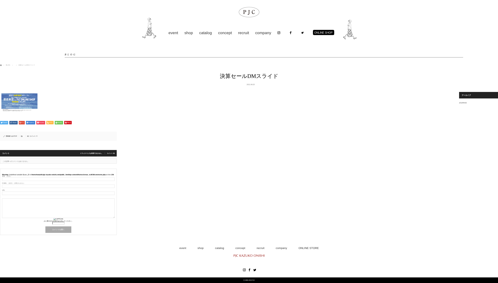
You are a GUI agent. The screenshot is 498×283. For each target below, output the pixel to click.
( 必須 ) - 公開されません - (13, 183)
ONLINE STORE (309, 248)
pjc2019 (14, 136)
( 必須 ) (6, 176)
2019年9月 (463, 103)
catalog (205, 33)
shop (188, 33)
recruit (243, 33)
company (263, 33)
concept (225, 33)
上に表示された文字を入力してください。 (58, 221)
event (173, 33)
